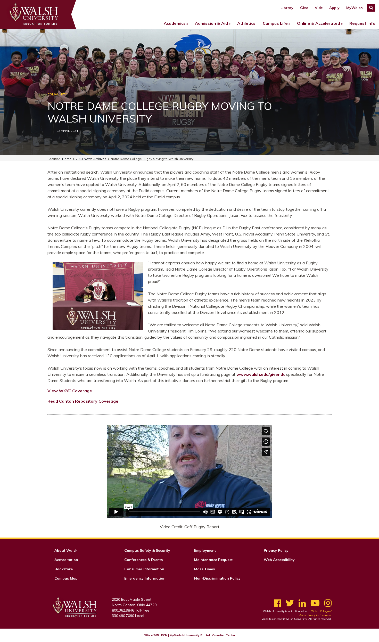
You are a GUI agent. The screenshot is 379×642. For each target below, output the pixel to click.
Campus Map (66, 578)
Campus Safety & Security (147, 550)
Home (66, 159)
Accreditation (66, 559)
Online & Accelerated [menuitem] (318, 23)
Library (287, 7)
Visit (319, 7)
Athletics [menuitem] (246, 23)
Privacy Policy (276, 550)
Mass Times (204, 569)
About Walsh (66, 550)
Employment (205, 550)
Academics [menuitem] (175, 23)
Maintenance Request (213, 559)
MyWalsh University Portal (190, 635)
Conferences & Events (143, 559)
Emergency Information (145, 578)
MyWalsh (354, 7)
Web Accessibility (279, 559)
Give (304, 7)
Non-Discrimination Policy (217, 578)
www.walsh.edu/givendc (260, 374)
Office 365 (151, 635)
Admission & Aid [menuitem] (211, 23)
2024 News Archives (91, 159)
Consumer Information (144, 569)
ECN (164, 635)
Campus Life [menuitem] (275, 23)
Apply (334, 7)
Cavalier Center (223, 635)
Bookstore (63, 569)
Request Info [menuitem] (362, 23)
